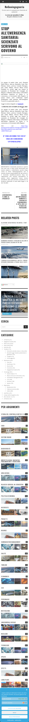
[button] (26, 690)
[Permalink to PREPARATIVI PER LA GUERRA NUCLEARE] (7, 638)
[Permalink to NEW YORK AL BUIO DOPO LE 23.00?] (17, 581)
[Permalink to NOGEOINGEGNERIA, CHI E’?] (7, 512)
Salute (8, 391)
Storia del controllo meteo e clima (15, 351)
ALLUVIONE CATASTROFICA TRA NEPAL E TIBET (14, 223)
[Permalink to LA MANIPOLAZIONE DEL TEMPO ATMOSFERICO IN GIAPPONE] (24, 419)
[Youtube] (23, 1)
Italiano (5, 284)
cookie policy (18, 720)
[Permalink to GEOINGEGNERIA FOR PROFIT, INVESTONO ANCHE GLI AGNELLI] (24, 581)
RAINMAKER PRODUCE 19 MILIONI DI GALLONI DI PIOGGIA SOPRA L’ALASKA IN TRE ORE (14, 241)
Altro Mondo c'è (8, 397)
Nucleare (9, 381)
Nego (14, 712)
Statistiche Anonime (14, 708)
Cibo (8, 362)
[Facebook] (20, 1)
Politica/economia (11, 389)
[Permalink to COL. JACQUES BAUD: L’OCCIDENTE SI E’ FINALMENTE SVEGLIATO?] (17, 512)
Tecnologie (6, 372)
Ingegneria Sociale (8, 341)
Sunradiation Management (13, 377)
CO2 (8, 379)
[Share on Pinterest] (27, 57)
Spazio (8, 383)
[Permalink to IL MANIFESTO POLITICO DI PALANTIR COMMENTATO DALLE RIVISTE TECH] (24, 627)
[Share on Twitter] (24, 57)
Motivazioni (7, 360)
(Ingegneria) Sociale (12, 370)
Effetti (5, 385)
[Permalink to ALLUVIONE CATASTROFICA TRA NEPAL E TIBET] (14, 233)
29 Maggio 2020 (7, 57)
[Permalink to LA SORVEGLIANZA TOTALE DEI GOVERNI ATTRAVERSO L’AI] (17, 627)
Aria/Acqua (9, 364)
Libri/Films (6, 393)
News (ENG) (7, 345)
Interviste (6, 347)
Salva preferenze (14, 717)
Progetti (9, 356)
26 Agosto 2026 (4, 224)
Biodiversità (10, 387)
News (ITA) (4, 24)
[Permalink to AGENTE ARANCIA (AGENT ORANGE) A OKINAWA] (7, 558)
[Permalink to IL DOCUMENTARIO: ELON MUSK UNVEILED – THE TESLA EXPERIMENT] (24, 684)
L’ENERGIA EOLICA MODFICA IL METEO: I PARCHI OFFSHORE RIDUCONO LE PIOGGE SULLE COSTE (14, 261)
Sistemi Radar (10, 374)
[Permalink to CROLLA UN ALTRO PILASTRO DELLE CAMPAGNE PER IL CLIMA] (24, 593)
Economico (10, 368)
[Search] (3, 1)
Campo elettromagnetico (10, 395)
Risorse (9, 366)
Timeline (6, 349)
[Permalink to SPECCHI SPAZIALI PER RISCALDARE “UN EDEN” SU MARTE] (17, 661)
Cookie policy (10, 720)
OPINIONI (6, 340)
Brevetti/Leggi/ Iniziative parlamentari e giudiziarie (10, 461)
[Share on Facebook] (21, 57)
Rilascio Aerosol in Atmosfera (14, 375)
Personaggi (10, 358)
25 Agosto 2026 (4, 264)
